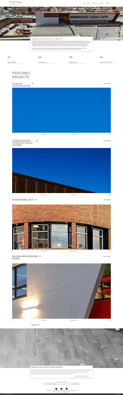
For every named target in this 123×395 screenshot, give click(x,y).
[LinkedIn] (67, 389)
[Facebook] (61, 389)
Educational (44, 320)
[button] (88, 3)
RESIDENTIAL (44, 251)
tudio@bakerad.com (65, 392)
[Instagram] (56, 389)
